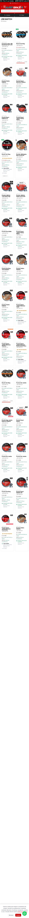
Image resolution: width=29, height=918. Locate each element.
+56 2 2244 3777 (15, 3)
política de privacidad (22, 911)
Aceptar (18, 915)
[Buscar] (26, 10)
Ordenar (8, 15)
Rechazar (11, 915)
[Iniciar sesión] (20, 6)
